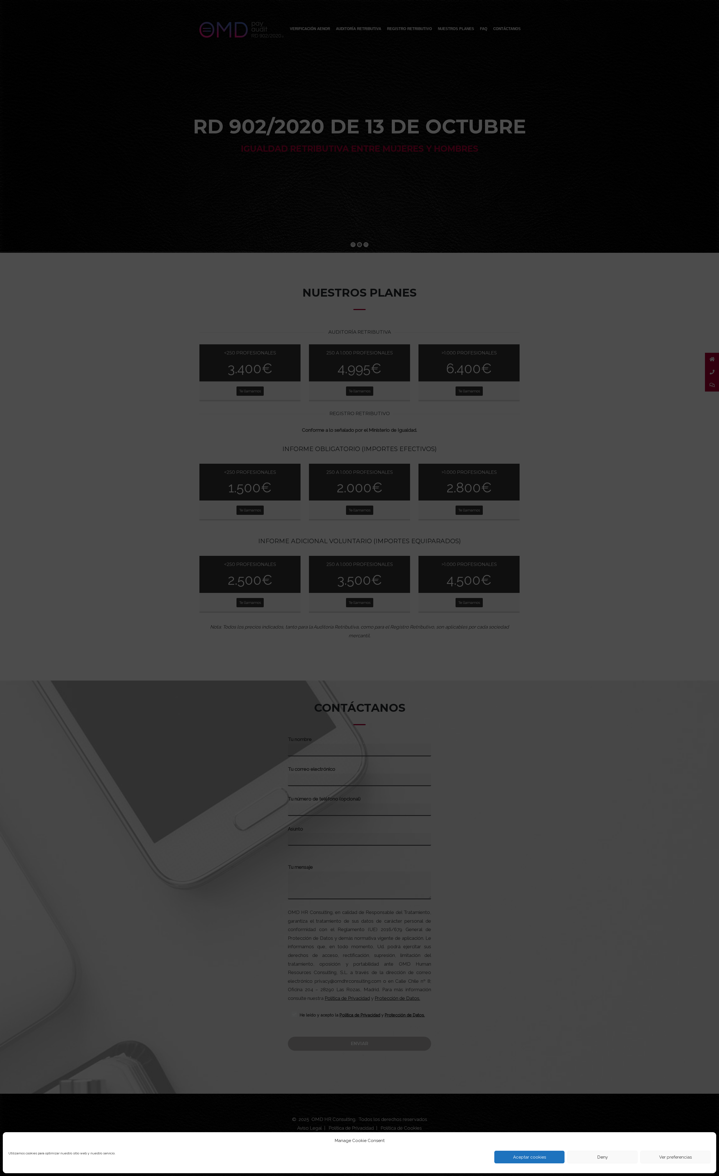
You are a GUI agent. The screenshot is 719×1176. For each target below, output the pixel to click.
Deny (602, 1157)
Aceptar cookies (529, 1157)
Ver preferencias (675, 1157)
